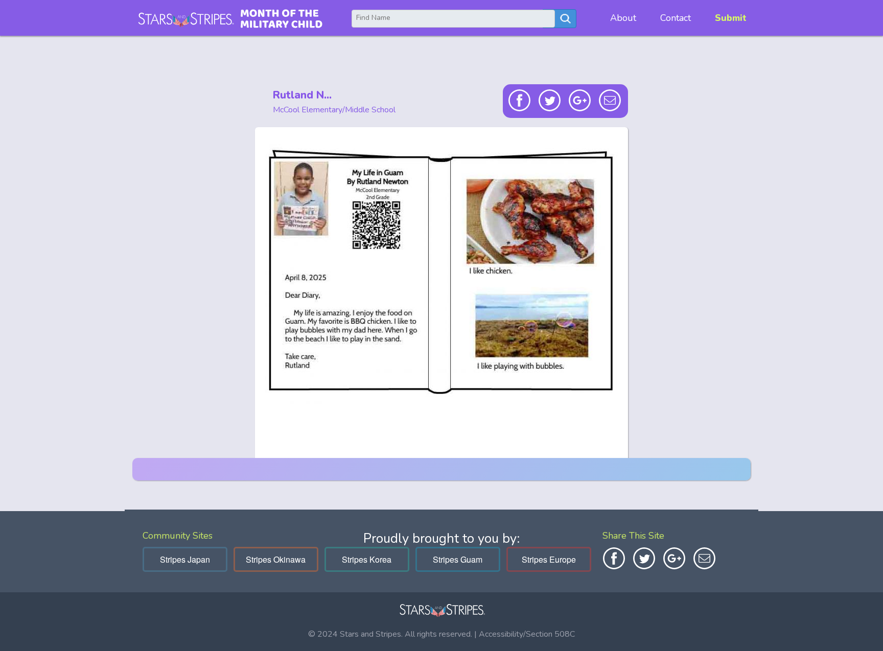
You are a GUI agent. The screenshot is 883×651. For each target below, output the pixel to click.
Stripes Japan (185, 559)
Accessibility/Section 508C (527, 634)
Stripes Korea (366, 559)
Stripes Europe (549, 559)
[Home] (230, 18)
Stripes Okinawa (276, 559)
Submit (731, 18)
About (623, 18)
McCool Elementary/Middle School (334, 109)
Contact (675, 18)
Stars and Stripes (370, 634)
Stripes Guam (457, 559)
